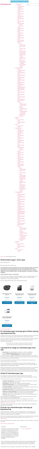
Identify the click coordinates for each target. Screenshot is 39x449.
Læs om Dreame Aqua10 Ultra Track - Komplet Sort (19, 302)
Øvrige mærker (20, 41)
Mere (19, 101)
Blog (16, 124)
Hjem (1, 256)
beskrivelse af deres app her (9, 402)
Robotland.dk (6, 4)
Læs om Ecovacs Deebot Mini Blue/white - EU (7, 325)
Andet (19, 42)
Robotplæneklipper (19, 67)
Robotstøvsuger (19, 4)
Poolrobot (17, 117)
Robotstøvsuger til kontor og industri (23, 65)
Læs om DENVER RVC (7, 302)
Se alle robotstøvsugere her (6, 329)
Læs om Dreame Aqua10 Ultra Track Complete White (32, 302)
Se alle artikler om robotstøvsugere (7, 423)
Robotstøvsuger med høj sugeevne (23, 56)
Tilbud (17, 118)
